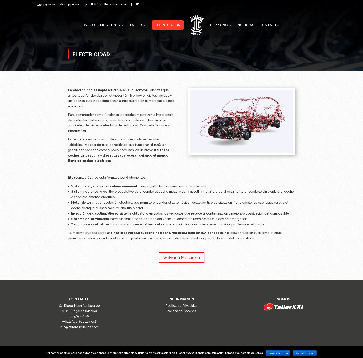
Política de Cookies (181, 311)
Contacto (269, 25)
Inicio (89, 25)
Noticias (245, 25)
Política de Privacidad (181, 306)
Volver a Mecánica (181, 257)
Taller (135, 25)
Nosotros (110, 25)
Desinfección (168, 25)
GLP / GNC (219, 25)
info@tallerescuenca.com (79, 327)
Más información (304, 353)
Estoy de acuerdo (278, 353)
